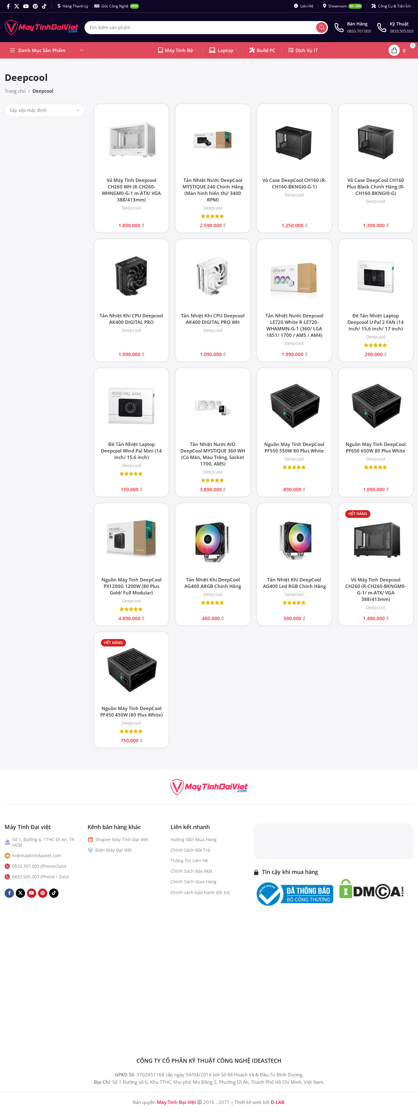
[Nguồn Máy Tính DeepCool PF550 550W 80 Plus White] (294, 405)
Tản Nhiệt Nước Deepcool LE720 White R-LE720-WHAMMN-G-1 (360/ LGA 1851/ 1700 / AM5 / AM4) (294, 325)
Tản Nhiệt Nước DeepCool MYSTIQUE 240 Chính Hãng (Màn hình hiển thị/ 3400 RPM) (213, 190)
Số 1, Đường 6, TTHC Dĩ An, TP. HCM (43, 842)
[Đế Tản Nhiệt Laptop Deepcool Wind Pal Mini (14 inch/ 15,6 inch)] (131, 405)
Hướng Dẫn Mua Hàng (193, 839)
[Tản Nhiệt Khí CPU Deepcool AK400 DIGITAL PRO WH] (212, 276)
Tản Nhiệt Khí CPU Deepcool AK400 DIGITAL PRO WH (212, 318)
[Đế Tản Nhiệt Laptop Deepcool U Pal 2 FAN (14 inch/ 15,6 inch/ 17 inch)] (375, 276)
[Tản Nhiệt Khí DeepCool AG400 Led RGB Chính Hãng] (294, 540)
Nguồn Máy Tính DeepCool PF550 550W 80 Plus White (294, 447)
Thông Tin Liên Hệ (189, 860)
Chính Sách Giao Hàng (193, 882)
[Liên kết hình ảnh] (209, 786)
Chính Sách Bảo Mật (191, 871)
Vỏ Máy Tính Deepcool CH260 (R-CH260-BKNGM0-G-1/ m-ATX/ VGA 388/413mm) (375, 589)
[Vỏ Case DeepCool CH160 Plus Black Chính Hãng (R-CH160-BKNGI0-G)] (375, 141)
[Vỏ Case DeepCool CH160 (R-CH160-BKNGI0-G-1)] (294, 141)
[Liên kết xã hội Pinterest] (35, 6)
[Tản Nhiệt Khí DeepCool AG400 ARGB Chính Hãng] (212, 540)
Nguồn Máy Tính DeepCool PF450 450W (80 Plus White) (131, 711)
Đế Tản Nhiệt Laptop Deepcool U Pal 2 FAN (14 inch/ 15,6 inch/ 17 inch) (375, 322)
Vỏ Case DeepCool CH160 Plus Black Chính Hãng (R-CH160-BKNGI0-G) (376, 186)
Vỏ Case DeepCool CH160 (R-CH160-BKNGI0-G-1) (294, 183)
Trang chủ (15, 91)
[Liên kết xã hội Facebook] (8, 6)
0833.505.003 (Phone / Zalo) (40, 877)
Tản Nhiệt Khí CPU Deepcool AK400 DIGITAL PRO (131, 318)
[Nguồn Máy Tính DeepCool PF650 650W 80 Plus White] (375, 405)
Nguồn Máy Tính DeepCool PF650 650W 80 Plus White (376, 447)
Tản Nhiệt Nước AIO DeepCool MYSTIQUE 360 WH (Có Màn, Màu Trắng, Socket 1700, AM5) (212, 454)
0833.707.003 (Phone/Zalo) (39, 866)
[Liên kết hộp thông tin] (352, 27)
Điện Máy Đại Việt (113, 850)
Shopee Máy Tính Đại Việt (121, 839)
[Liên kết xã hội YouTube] (26, 6)
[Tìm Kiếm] (321, 27)
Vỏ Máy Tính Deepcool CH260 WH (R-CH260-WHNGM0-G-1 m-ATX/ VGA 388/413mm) (131, 190)
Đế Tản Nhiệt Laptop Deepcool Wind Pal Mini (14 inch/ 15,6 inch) (131, 450)
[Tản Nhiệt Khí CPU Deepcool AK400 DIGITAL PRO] (131, 276)
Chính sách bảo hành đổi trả (200, 892)
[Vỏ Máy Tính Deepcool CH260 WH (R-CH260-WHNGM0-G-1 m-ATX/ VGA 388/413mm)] (131, 141)
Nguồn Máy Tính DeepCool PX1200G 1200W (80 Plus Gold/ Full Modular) (131, 586)
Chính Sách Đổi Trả (190, 850)
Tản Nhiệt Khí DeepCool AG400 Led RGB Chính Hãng (294, 582)
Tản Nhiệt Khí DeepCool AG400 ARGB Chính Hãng (212, 582)
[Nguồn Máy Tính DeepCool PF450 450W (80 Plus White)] (131, 669)
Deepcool (131, 208)
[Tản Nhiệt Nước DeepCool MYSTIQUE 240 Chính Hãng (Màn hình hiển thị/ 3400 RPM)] (212, 141)
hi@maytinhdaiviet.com (36, 855)
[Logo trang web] (41, 27)
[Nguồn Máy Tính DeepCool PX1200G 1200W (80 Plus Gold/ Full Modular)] (131, 540)
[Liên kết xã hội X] (16, 6)
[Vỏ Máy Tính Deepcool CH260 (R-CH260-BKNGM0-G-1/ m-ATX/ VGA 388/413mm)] (375, 540)
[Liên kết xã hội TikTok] (44, 6)
